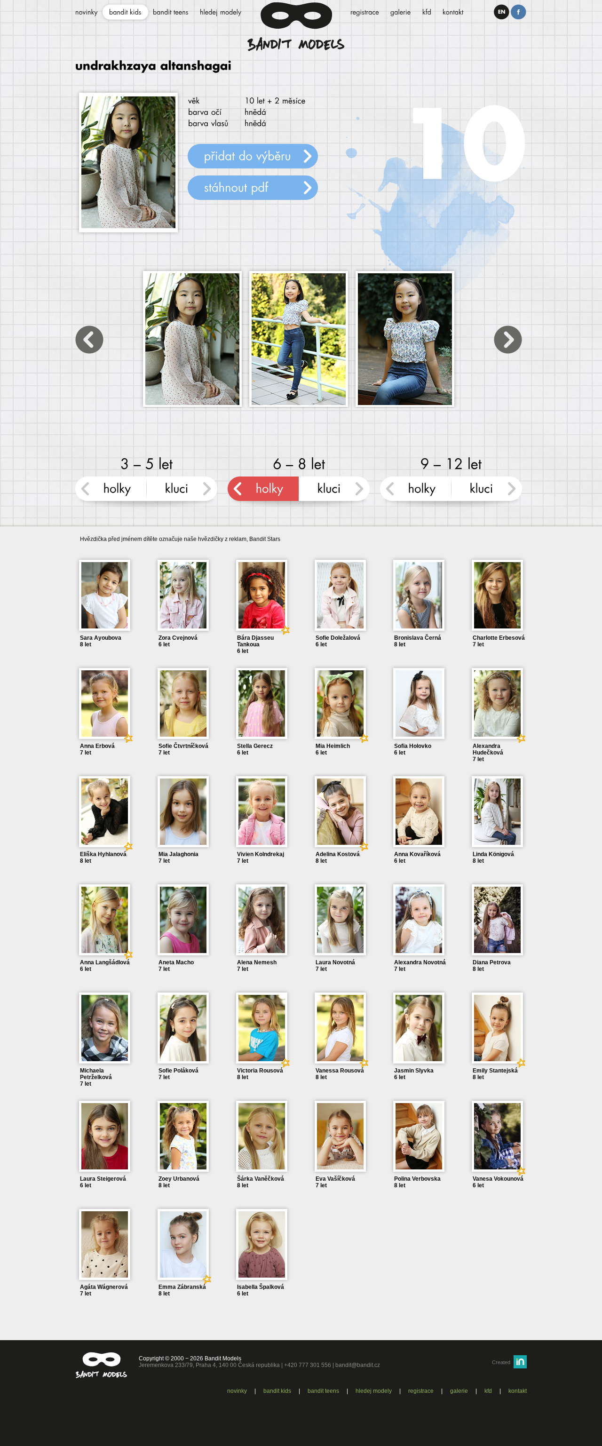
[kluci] (181, 493)
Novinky (237, 1391)
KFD (488, 1391)
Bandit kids (277, 1391)
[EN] (501, 12)
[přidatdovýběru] (253, 156)
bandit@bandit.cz (357, 1365)
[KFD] (426, 12)
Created (501, 1362)
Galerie (459, 1391)
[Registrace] (364, 12)
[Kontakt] (453, 12)
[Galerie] (400, 12)
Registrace (421, 1391)
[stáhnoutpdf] (253, 187)
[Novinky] (86, 12)
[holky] (110, 493)
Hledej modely (374, 1391)
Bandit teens (323, 1391)
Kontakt (517, 1391)
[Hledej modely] (221, 12)
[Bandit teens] (171, 12)
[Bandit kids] (125, 12)
